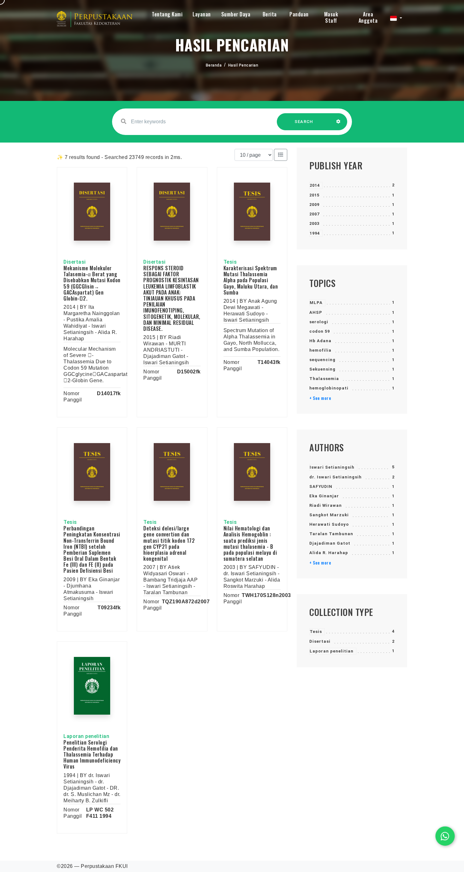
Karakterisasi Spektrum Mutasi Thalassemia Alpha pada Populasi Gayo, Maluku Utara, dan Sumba (250, 280)
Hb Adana (320, 340)
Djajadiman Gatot (329, 543)
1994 (315, 233)
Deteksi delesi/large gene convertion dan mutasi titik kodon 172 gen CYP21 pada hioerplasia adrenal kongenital (169, 543)
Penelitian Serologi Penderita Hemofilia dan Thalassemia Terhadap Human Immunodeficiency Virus (92, 754)
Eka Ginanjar (324, 496)
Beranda (214, 65)
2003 (314, 223)
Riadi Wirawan (325, 505)
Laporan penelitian (332, 651)
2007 (314, 214)
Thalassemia (324, 378)
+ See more (320, 398)
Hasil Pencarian (243, 65)
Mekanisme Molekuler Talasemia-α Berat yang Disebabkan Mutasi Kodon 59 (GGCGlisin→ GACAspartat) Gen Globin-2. (92, 283)
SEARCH (303, 121)
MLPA (316, 302)
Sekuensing (322, 369)
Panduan (299, 14)
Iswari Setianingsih (332, 467)
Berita (270, 14)
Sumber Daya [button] (236, 14)
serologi (318, 321)
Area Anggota (368, 17)
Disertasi (319, 641)
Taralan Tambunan (331, 533)
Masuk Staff (331, 17)
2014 (315, 185)
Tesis (316, 631)
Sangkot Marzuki (329, 514)
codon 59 (319, 331)
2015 (314, 195)
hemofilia (320, 350)
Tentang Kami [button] (167, 14)
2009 (314, 204)
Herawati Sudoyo (329, 524)
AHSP (315, 312)
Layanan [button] (202, 14)
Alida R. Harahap (328, 552)
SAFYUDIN (320, 486)
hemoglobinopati (328, 388)
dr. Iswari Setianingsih (335, 477)
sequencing (322, 359)
